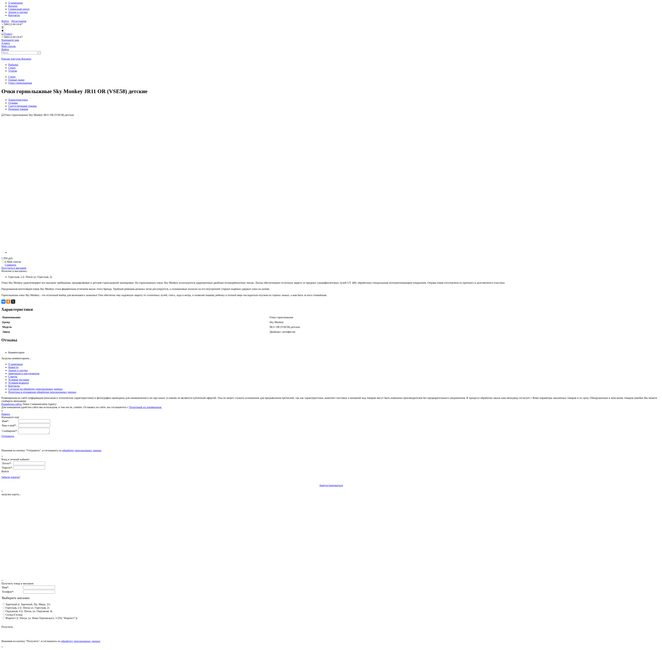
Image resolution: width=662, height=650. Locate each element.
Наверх (5, 414)
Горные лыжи (16, 79)
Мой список (8, 46)
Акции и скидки (18, 12)
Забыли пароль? (10, 477)
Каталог (13, 5)
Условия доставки (18, 379)
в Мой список (13, 261)
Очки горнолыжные (20, 82)
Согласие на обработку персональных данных (35, 388)
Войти (5, 21)
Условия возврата (18, 382)
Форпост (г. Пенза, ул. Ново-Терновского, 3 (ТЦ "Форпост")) (41, 618)
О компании (15, 2)
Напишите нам (10, 40)
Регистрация (18, 21)
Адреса (5, 43)
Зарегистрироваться (331, 485)
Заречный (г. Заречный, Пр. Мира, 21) (28, 604)
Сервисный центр (18, 9)
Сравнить (10, 264)
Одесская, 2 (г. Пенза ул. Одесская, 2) (27, 607)
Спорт (12, 76)
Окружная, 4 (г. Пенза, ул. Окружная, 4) (29, 611)
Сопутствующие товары (22, 105)
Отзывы (13, 102)
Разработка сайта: (11, 404)
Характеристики (18, 99)
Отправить (7, 436)
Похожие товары (18, 109)
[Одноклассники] (8, 302)
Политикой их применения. (145, 407)
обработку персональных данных (82, 450)
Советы (12, 376)
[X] (13, 302)
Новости (13, 367)
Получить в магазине (13, 267)
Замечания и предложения (23, 373)
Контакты (14, 15)
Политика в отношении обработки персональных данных (42, 392)
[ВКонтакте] (3, 302)
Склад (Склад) (14, 614)
